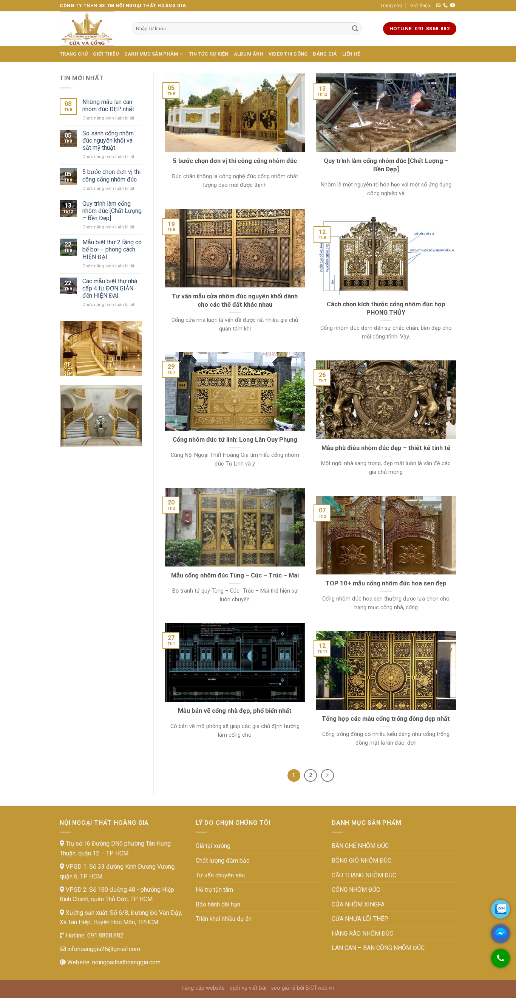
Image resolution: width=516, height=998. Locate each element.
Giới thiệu (420, 5)
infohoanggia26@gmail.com (103, 949)
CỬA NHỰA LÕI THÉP (360, 918)
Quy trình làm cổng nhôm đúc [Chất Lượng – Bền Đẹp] (112, 211)
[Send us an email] (438, 5)
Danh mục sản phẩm (151, 54)
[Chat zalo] (500, 909)
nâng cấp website (203, 988)
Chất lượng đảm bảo (223, 860)
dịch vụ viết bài (248, 988)
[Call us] (445, 5)
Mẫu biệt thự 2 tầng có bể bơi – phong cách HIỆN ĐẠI (112, 249)
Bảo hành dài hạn (218, 904)
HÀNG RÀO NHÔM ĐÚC (362, 933)
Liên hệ (351, 54)
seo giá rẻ (283, 988)
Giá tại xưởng (213, 845)
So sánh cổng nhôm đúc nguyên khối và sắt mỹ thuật (108, 140)
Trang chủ (391, 5)
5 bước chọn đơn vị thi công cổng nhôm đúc (111, 175)
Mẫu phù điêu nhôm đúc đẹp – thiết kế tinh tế (385, 448)
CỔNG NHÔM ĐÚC (356, 889)
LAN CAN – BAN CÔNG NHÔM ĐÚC (378, 947)
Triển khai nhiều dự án (224, 918)
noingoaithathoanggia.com (126, 962)
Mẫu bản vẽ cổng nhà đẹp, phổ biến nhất (235, 710)
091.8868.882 (105, 935)
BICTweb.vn (320, 988)
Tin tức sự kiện (209, 54)
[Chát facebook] (500, 933)
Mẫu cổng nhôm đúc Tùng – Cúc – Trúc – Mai (235, 575)
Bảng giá (325, 54)
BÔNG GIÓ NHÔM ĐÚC (361, 860)
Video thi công (288, 54)
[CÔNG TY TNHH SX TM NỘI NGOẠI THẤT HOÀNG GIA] (90, 28)
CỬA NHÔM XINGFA (358, 904)
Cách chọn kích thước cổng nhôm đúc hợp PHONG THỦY (386, 308)
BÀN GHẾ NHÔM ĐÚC (360, 845)
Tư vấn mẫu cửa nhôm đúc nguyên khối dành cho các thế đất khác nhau (235, 300)
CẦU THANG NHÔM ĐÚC (364, 875)
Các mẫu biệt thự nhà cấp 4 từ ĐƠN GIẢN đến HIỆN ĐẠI (109, 288)
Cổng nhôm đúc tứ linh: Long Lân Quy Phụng (235, 439)
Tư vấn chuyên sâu (220, 875)
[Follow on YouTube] (452, 5)
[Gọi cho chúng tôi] (500, 962)
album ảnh (248, 54)
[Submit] (355, 28)
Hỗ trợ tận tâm (214, 889)
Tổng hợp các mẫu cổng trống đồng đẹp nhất (386, 718)
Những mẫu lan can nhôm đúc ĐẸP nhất (108, 105)
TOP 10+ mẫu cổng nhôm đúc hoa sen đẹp (386, 583)
